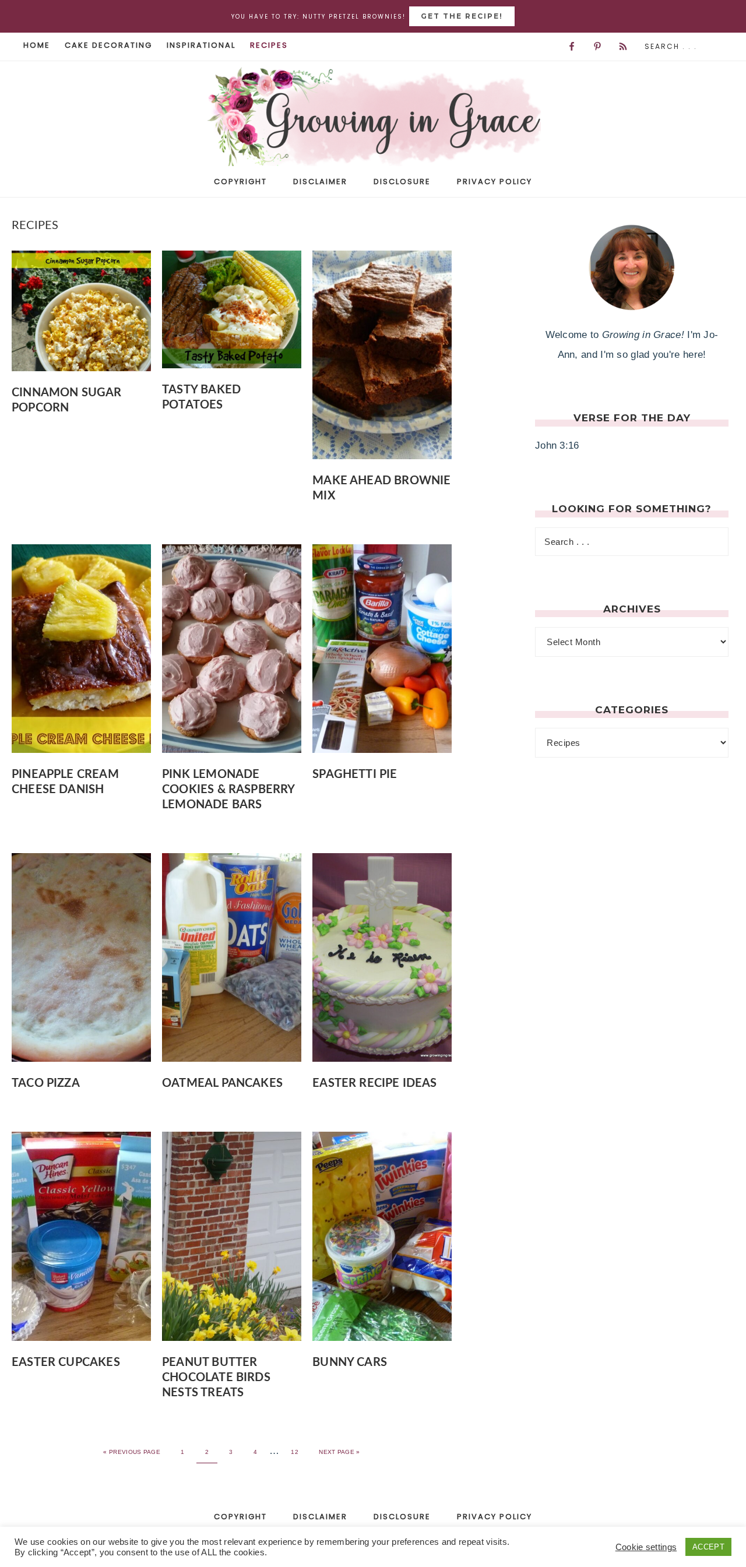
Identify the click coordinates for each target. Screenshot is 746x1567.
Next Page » (339, 1452)
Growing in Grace (373, 120)
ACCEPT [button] (708, 1547)
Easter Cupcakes (66, 1362)
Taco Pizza (46, 1083)
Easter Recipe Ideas (374, 1083)
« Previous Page (131, 1452)
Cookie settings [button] (646, 1547)
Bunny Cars (349, 1362)
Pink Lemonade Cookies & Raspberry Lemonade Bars (228, 790)
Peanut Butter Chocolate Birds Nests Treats (216, 1378)
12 (294, 1452)
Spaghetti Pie (354, 774)
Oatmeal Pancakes (222, 1083)
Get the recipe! (462, 16)
